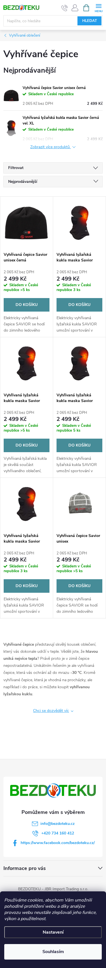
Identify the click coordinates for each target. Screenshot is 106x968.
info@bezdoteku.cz (57, 823)
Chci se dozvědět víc (51, 710)
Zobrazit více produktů (50, 147)
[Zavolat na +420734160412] (64, 8)
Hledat (89, 20)
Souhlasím (53, 952)
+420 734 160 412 (57, 833)
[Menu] (98, 7)
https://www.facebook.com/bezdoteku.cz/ (58, 842)
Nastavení (53, 932)
